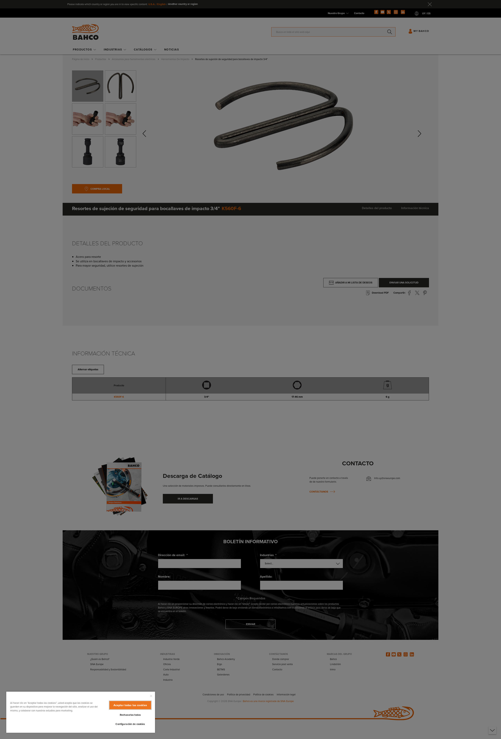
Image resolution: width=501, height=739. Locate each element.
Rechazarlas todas (130, 715)
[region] (80, 712)
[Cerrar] (151, 696)
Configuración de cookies (130, 724)
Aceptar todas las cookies (130, 705)
